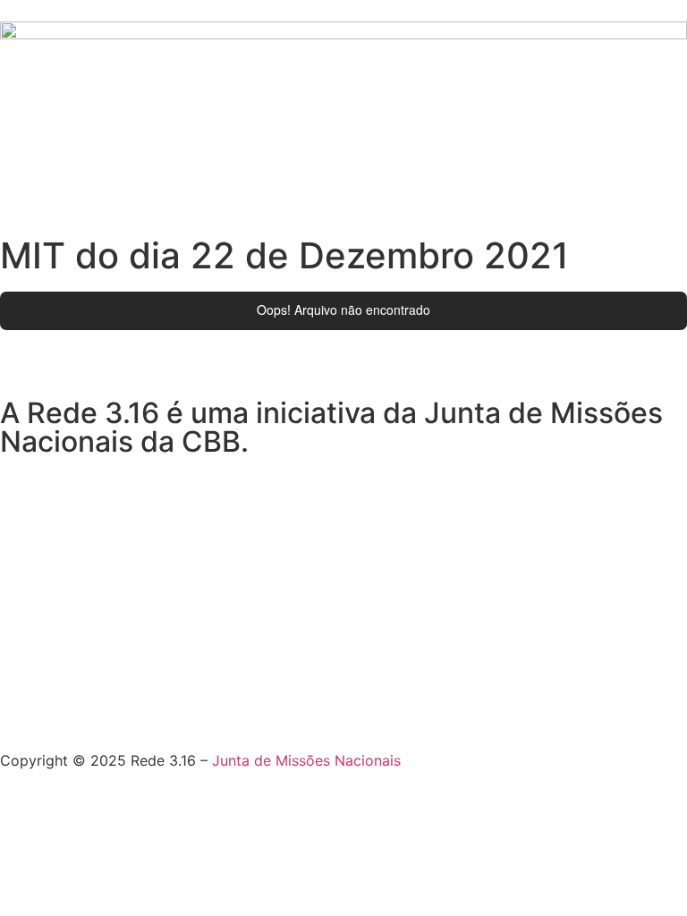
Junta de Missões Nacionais (306, 760)
